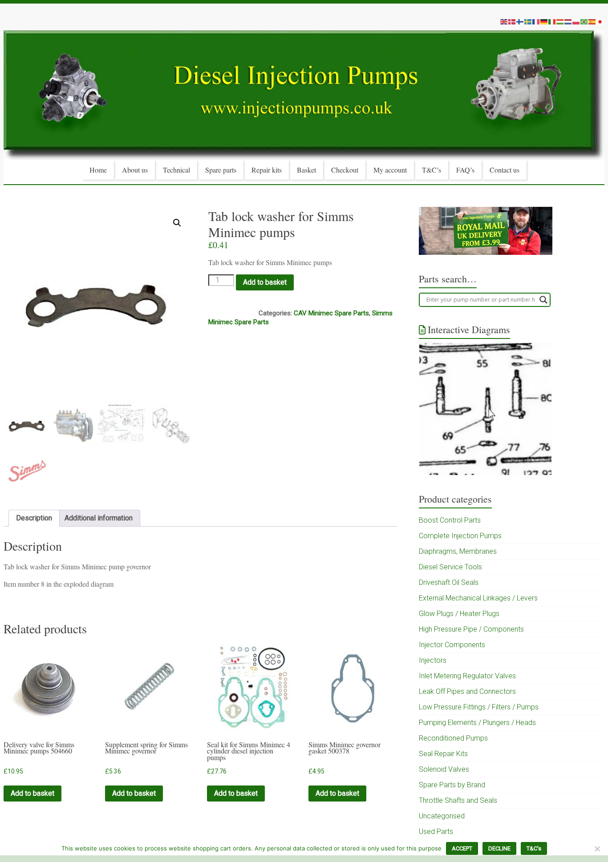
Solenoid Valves (444, 769)
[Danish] (512, 21)
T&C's (534, 848)
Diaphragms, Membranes (458, 551)
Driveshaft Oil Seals (448, 582)
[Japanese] (600, 21)
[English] (504, 21)
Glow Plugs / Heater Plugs (459, 613)
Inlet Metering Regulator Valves (467, 676)
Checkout (344, 169)
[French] (536, 21)
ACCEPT (462, 848)
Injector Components (452, 644)
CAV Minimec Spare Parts (331, 313)
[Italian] (552, 21)
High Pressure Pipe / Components (471, 629)
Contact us (504, 169)
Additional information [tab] (99, 518)
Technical (176, 169)
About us (135, 169)
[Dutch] (568, 21)
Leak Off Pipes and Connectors (467, 691)
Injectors (432, 660)
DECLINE (499, 848)
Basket (306, 169)
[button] (177, 223)
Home (98, 169)
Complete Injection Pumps (460, 536)
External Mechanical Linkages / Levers (478, 598)
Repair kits (266, 169)
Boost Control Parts (450, 520)
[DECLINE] (596, 848)
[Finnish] (520, 21)
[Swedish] (528, 21)
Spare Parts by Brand (452, 785)
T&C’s (431, 169)
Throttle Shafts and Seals (458, 800)
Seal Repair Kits (443, 753)
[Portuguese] (584, 21)
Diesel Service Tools (450, 567)
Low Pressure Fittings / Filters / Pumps (479, 707)
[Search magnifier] (543, 300)
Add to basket (265, 282)
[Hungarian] (560, 21)
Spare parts (220, 169)
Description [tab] (34, 518)
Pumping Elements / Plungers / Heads (477, 722)
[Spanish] (592, 21)
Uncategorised (442, 816)
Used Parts (436, 831)
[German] (544, 21)
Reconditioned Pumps (453, 738)
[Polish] (576, 21)
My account (390, 169)
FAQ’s (465, 169)
